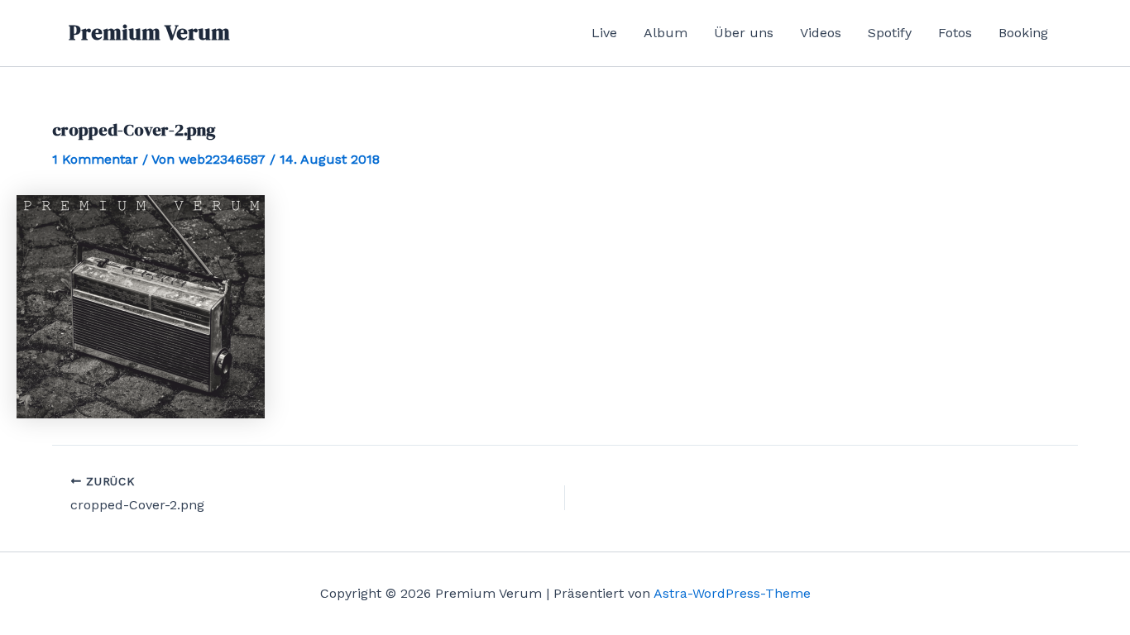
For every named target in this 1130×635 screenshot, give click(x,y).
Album (665, 33)
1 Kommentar (95, 159)
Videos (820, 33)
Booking (1023, 33)
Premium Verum (149, 32)
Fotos (955, 33)
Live (604, 33)
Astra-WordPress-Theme (732, 593)
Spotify (890, 33)
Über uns (743, 33)
